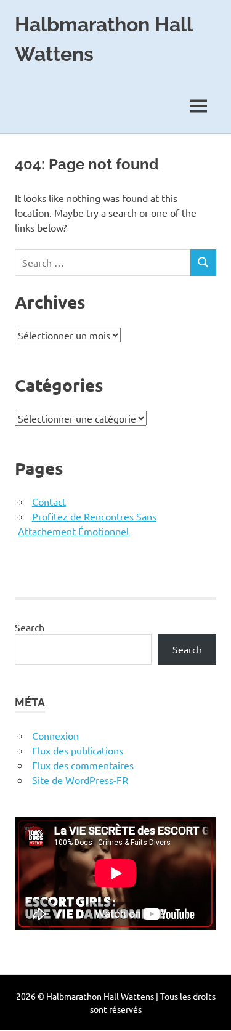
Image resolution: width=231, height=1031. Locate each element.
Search (29, 627)
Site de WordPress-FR (80, 780)
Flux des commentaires (83, 765)
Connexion (55, 735)
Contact (49, 501)
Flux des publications (77, 750)
